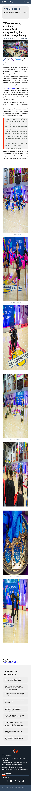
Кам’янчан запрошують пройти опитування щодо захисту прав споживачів (13, 680)
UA (21, 1)
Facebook (5, 662)
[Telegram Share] (16, 59)
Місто (15, 38)
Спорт (18, 38)
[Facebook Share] (4, 59)
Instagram (10, 662)
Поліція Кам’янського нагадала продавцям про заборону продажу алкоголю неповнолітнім (14, 688)
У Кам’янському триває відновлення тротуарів (14, 701)
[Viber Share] (12, 59)
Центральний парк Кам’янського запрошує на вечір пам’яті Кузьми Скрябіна (13, 731)
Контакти (6, 777)
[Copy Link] (4, 63)
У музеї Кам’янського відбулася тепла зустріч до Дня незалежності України (14, 694)
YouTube (13, 661)
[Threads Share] (23, 59)
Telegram (16, 662)
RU (24, 1)
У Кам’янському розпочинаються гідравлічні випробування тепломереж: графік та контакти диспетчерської (15, 724)
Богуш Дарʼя (24, 38)
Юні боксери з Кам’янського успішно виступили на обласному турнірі (14, 716)
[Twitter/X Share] (8, 59)
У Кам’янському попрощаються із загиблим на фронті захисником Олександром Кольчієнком (13, 709)
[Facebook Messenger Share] (19, 59)
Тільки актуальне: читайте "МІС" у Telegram (16, 12)
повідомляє (11, 88)
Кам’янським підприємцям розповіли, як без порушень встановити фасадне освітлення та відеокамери (15, 738)
